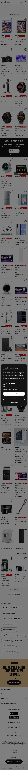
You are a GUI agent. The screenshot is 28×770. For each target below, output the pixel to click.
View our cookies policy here (10, 389)
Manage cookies (14, 402)
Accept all (14, 393)
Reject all (14, 398)
